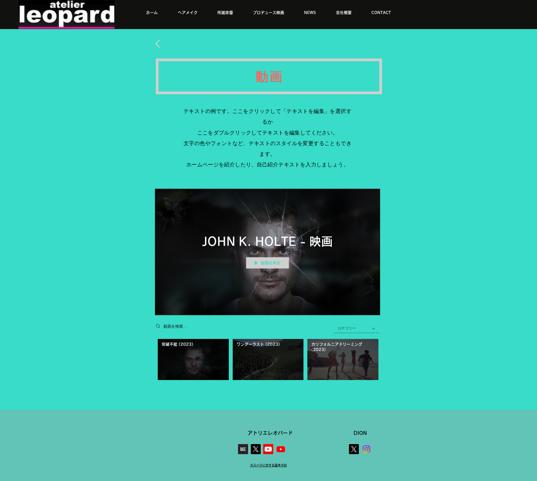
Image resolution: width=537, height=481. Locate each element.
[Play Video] (193, 359)
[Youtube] (268, 449)
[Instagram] (366, 449)
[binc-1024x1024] (243, 449)
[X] (256, 449)
